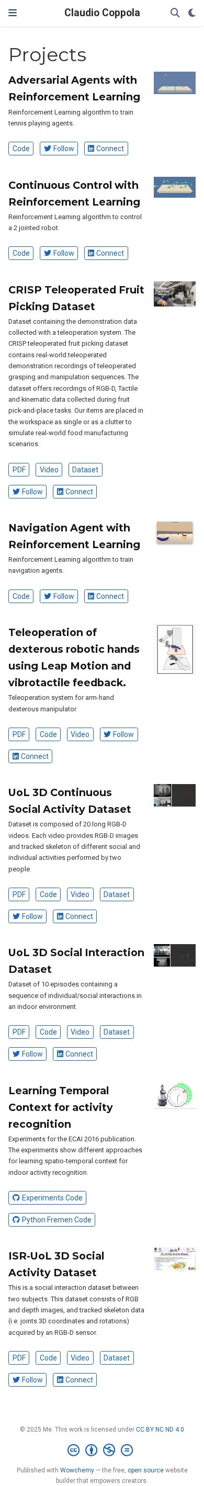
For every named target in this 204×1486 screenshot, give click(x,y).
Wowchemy (77, 1470)
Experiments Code (52, 1198)
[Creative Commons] (102, 1450)
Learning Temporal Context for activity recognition (60, 1107)
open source (146, 1470)
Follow (63, 148)
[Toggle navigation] (12, 13)
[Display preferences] (192, 13)
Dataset (85, 470)
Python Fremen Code (57, 1220)
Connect (110, 148)
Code (21, 148)
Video (49, 470)
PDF (19, 470)
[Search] (175, 13)
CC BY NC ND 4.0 (160, 1429)
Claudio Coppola (102, 13)
